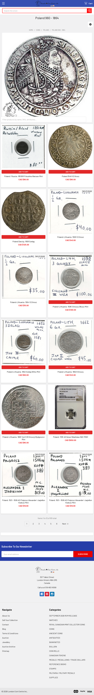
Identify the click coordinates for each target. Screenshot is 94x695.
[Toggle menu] (3, 3)
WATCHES (53, 620)
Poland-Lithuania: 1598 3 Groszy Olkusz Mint (70, 306)
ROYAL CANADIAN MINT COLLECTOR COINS (67, 624)
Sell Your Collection (10, 620)
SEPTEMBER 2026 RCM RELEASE (63, 616)
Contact (5, 624)
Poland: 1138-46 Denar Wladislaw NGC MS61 (70, 437)
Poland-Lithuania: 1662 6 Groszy (71, 372)
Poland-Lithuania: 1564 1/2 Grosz (23, 302)
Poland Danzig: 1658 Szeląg (23, 241)
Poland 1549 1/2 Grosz (70, 176)
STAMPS (52, 668)
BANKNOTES (54, 642)
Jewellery (6, 642)
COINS (51, 629)
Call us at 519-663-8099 (47, 587)
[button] (90, 24)
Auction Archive (8, 646)
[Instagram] (52, 594)
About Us (6, 616)
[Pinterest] (47, 594)
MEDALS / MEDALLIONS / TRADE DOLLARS (67, 660)
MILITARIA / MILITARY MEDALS (62, 673)
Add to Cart (23, 172)
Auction (5, 638)
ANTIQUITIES (54, 638)
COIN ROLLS (54, 651)
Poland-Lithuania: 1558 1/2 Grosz (70, 237)
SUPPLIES (53, 677)
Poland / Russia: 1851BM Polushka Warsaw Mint (23, 176)
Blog (4, 629)
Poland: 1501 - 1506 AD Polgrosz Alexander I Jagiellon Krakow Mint (23, 501)
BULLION (53, 646)
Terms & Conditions (10, 633)
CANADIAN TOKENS (57, 655)
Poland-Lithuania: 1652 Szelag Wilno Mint (23, 372)
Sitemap (5, 651)
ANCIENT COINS (56, 633)
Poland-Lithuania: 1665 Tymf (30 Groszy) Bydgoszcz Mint (23, 438)
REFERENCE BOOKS (57, 664)
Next (64, 524)
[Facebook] (42, 594)
